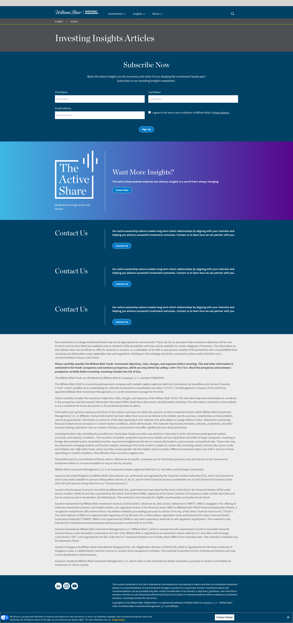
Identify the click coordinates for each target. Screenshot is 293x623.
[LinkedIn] (58, 586)
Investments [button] (115, 13)
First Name (61, 92)
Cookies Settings (224, 617)
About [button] (155, 13)
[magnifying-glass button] (232, 12)
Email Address (63, 108)
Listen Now (122, 190)
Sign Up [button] (146, 129)
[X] (66, 586)
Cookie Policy (118, 620)
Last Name (154, 92)
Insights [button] (137, 13)
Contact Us (122, 245)
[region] (146, 617)
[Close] (288, 617)
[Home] (80, 12)
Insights (59, 21)
